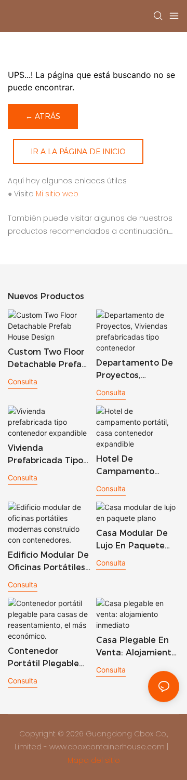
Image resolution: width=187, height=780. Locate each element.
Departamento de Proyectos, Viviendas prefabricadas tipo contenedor (136, 370)
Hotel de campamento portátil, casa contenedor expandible (125, 466)
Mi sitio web (57, 194)
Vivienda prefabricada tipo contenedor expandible (45, 455)
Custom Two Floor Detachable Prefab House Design (47, 359)
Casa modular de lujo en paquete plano (132, 540)
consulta (22, 381)
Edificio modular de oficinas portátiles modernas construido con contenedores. (48, 562)
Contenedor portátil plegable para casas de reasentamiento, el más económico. (49, 658)
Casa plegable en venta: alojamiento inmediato (136, 647)
